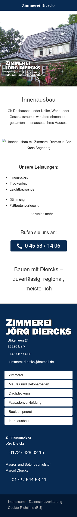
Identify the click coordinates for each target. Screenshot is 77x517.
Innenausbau (19, 420)
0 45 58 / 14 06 (20, 353)
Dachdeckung (19, 393)
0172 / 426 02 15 (26, 452)
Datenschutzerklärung (45, 501)
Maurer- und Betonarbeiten (29, 384)
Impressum (16, 501)
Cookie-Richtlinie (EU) (25, 507)
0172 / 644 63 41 (28, 479)
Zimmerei (16, 374)
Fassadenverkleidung (25, 402)
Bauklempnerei (20, 411)
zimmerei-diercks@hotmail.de (31, 361)
